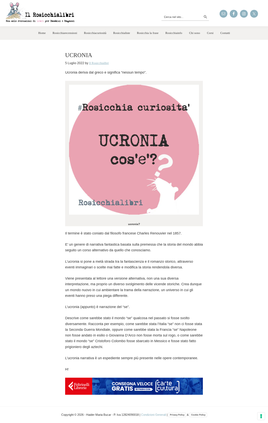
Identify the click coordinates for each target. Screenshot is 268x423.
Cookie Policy (198, 414)
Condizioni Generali (154, 414)
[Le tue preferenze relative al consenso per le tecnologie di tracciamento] (261, 416)
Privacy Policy (177, 414)
